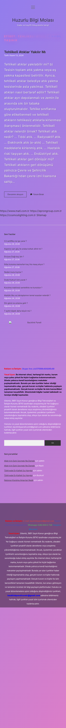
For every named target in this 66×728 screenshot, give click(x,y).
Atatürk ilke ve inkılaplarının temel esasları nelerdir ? (27, 295)
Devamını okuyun (17, 195)
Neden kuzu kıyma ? (13, 272)
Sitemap (41, 215)
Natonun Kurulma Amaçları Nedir (18, 480)
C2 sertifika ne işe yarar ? (15, 241)
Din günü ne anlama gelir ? (16, 303)
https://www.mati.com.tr (14, 211)
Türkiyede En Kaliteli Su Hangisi (18, 470)
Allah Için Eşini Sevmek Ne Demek (19, 461)
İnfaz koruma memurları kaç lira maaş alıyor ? (24, 264)
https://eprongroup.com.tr (46, 211)
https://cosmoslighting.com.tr (18, 215)
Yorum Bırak (38, 194)
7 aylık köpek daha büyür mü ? (17, 311)
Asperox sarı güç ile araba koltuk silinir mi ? (23, 249)
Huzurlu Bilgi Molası (33, 20)
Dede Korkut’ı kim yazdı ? (15, 280)
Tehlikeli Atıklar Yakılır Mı (25, 52)
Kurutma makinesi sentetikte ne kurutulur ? (23, 287)
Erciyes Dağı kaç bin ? (14, 256)
